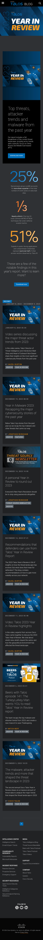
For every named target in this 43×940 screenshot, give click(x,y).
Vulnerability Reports (9, 856)
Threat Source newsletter (18, 503)
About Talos (27, 873)
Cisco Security (28, 879)
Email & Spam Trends (9, 845)
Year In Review (21, 367)
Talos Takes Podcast (30, 851)
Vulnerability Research (8, 852)
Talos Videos (27, 854)
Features (19, 437)
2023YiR (9, 367)
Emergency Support (9, 874)
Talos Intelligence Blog (30, 842)
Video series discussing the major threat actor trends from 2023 (21, 338)
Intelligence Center (10, 839)
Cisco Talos (14, 801)
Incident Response (10, 865)
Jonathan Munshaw (18, 434)
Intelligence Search (8, 842)
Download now (16, 155)
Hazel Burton (15, 364)
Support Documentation (31, 863)
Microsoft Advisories (9, 859)
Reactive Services (8, 868)
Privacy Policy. (24, 932)
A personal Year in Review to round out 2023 (18, 481)
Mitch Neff (13, 729)
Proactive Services (8, 871)
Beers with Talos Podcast (31, 848)
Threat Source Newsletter (31, 845)
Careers (25, 876)
